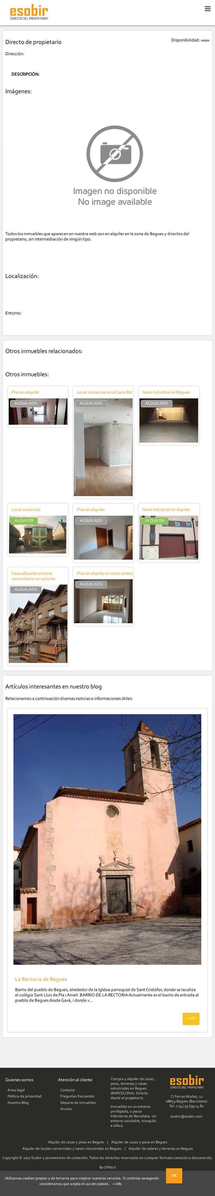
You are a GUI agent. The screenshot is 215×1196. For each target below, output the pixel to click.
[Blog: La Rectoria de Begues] (107, 963)
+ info (191, 1019)
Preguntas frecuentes (77, 1097)
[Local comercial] (38, 552)
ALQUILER (24, 521)
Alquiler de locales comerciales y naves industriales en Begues (71, 1149)
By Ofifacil (107, 1168)
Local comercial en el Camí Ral (104, 392)
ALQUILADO (26, 403)
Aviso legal (16, 1090)
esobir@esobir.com (186, 1117)
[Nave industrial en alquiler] (168, 558)
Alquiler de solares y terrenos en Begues (160, 1149)
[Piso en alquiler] (38, 423)
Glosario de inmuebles (78, 1103)
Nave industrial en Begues (166, 392)
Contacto (67, 1090)
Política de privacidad (25, 1097)
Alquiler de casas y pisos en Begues (76, 1142)
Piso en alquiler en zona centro (105, 573)
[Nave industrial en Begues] (168, 441)
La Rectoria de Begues (41, 979)
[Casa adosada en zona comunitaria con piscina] (38, 662)
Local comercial (26, 510)
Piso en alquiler (25, 392)
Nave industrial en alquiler (166, 510)
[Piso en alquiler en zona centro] (103, 622)
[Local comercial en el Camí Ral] (103, 495)
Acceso (66, 1109)
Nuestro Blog (18, 1103)
